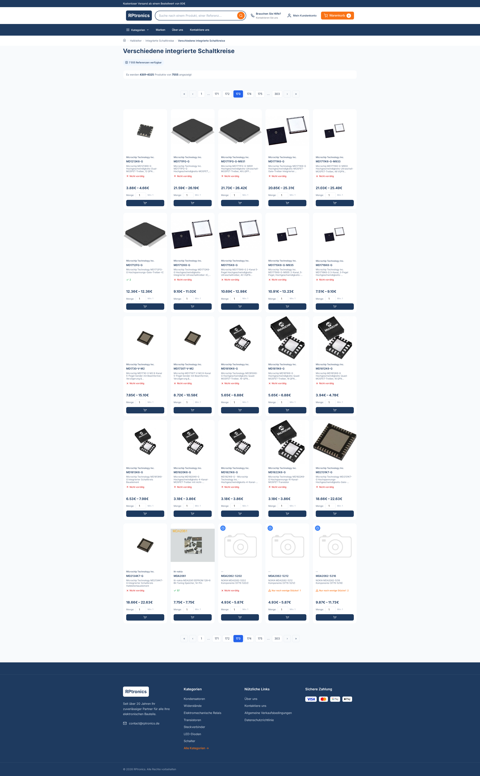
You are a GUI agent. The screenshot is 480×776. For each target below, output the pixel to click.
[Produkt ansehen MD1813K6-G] (145, 470)
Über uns (177, 29)
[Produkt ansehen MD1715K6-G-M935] (287, 263)
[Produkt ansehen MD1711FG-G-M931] (240, 159)
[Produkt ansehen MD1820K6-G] (193, 470)
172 (227, 94)
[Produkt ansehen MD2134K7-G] (145, 573)
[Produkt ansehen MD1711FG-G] (193, 159)
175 (260, 94)
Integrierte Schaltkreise (160, 40)
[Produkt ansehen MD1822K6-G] (287, 470)
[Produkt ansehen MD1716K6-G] (335, 263)
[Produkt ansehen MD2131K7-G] (335, 470)
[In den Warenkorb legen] (145, 203)
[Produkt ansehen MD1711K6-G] (287, 159)
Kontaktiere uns (199, 29)
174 (249, 94)
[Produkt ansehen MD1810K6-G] (240, 366)
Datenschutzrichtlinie (259, 720)
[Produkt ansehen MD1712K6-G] (193, 263)
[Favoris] (162, 114)
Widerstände (193, 706)
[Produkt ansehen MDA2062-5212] (287, 573)
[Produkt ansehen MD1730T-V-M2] (193, 366)
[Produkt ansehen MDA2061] (193, 573)
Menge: (130, 195)
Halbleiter (136, 40)
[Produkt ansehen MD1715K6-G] (240, 263)
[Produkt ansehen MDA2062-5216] (335, 573)
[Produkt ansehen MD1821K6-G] (240, 470)
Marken (160, 29)
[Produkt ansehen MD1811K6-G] (287, 366)
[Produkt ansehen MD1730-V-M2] (145, 366)
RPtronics (139, 15)
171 (217, 94)
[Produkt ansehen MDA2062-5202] (240, 573)
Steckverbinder (194, 727)
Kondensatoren (194, 699)
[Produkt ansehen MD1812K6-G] (335, 366)
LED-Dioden (192, 734)
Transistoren (192, 720)
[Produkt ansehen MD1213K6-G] (145, 159)
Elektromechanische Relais (202, 713)
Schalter (189, 741)
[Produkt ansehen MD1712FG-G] (145, 263)
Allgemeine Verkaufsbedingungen (268, 713)
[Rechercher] (241, 15)
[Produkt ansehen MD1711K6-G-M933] (335, 159)
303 (277, 94)
